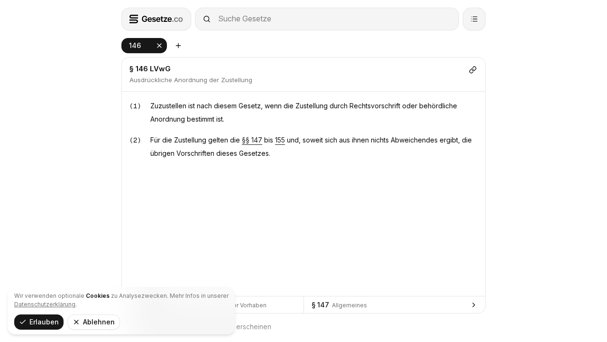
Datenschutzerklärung (44, 304)
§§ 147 (252, 140)
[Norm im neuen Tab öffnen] (178, 45)
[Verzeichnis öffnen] (474, 19)
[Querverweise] (472, 69)
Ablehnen (99, 322)
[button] (144, 45)
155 (280, 140)
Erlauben (44, 322)
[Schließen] (159, 45)
